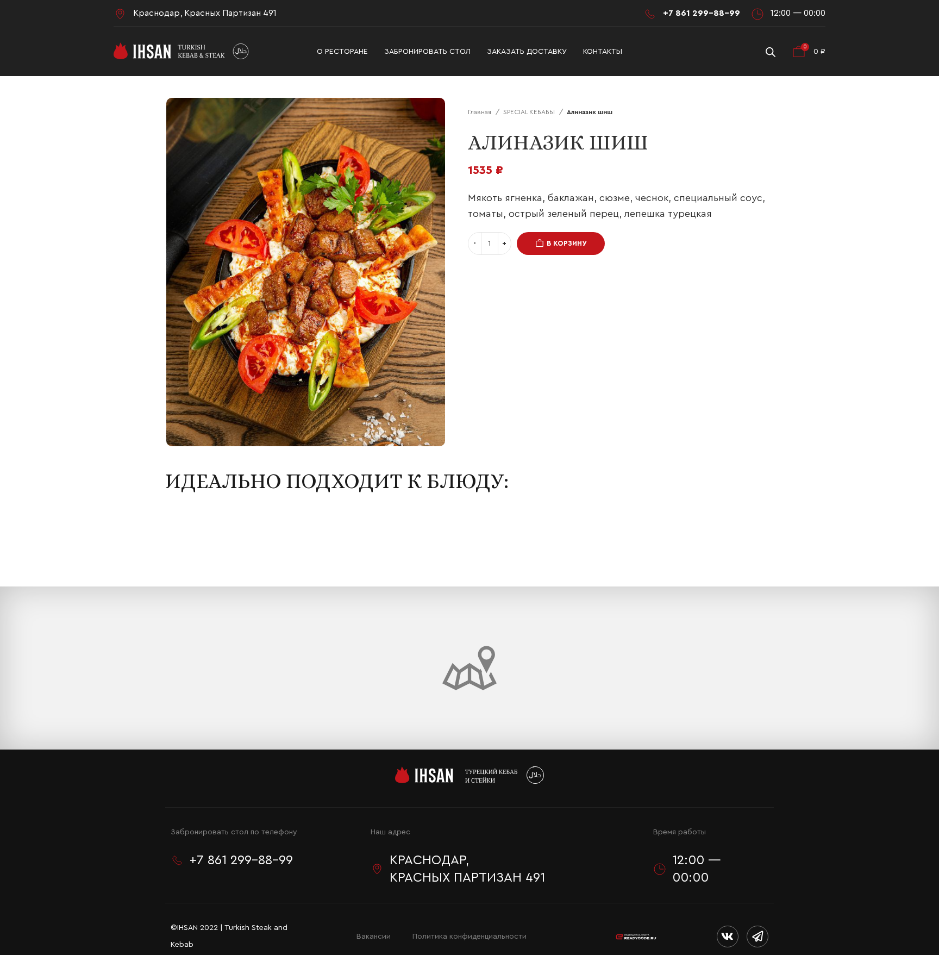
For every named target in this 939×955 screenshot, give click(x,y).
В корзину (566, 243)
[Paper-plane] (757, 936)
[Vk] (727, 936)
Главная (480, 112)
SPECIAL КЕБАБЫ (529, 112)
